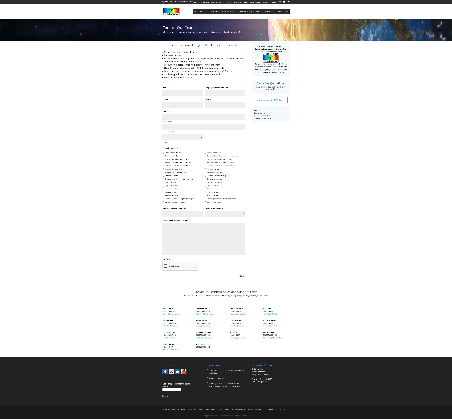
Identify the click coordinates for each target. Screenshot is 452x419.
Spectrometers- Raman (173, 156)
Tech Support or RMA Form (269, 100)
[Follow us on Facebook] (165, 371)
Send (242, 276)
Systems (181, 409)
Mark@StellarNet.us (170, 326)
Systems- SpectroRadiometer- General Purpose (223, 156)
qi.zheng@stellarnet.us (238, 338)
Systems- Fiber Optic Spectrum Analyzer (179, 179)
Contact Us (273, 2)
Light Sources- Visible (214, 182)
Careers (269, 409)
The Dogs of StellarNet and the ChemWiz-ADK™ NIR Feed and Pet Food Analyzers (225, 384)
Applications (238, 2)
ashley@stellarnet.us (204, 326)
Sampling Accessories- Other (175, 202)
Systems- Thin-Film (171, 176)
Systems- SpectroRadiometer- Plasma (178, 166)
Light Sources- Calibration (174, 189)
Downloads (205, 2)
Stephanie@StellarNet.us (239, 314)
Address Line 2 (168, 132)
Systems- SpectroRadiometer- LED (177, 159)
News (246, 2)
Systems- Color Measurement (175, 172)
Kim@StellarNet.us (270, 314)
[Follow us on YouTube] (183, 371)
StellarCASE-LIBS (213, 192)
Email (165, 387)
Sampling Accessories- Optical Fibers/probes (180, 199)
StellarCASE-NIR (212, 195)
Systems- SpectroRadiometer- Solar (219, 159)
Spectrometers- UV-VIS (173, 153)
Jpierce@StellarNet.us (170, 314)
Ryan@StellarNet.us (169, 338)
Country (165, 142)
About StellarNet (255, 2)
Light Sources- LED (213, 186)
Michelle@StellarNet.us (271, 326)
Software (210, 189)
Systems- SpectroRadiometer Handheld (221, 166)
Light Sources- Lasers (172, 186)
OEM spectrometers (214, 202)
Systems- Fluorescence (215, 172)
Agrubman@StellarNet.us (272, 338)
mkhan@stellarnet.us (204, 338)
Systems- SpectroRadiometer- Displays (220, 163)
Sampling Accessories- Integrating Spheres (222, 199)
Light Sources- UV (171, 182)
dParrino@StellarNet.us (205, 314)
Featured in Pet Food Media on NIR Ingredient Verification (226, 371)
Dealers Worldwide (255, 409)
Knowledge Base (238, 409)
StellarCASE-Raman (171, 195)
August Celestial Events (217, 378)
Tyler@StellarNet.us (237, 326)
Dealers (265, 2)
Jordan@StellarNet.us (170, 350)
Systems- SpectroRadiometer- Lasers (178, 163)
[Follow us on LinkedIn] (177, 371)
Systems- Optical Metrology (216, 176)
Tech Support (223, 409)
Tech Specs (228, 2)
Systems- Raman (213, 169)
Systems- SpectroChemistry (174, 169)
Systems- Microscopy (214, 179)
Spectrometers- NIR (214, 153)
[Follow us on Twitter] (171, 371)
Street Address (168, 121)
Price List (196, 2)
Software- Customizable (173, 192)
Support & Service (217, 2)
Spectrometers (168, 409)
